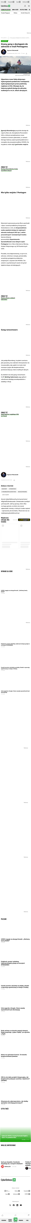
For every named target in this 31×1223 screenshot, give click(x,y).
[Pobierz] (26, 53)
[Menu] (29, 6)
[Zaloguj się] (25, 6)
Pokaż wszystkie (5, 494)
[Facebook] (13, 1205)
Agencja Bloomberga (8, 130)
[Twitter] (10, 1205)
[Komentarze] (15, 1215)
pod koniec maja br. (21, 144)
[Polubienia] (2, 1215)
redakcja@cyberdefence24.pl (10, 513)
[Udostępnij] (28, 1215)
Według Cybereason (11, 377)
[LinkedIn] (17, 1205)
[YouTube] (20, 1205)
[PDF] (14, 480)
